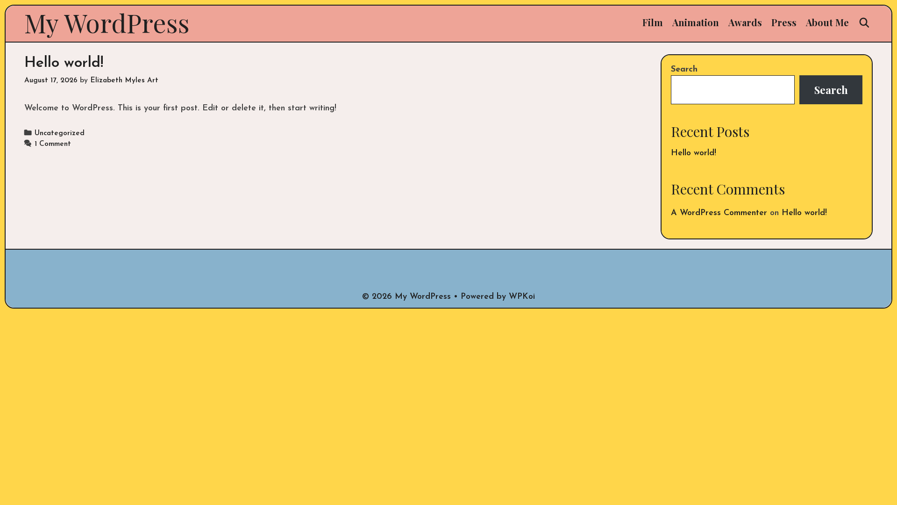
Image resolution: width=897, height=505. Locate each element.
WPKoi (522, 297)
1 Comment (53, 144)
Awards (745, 22)
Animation (695, 22)
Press (784, 22)
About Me (827, 22)
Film (652, 22)
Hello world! (63, 63)
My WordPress (107, 22)
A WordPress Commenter (719, 213)
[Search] (864, 22)
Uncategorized (60, 133)
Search (684, 69)
